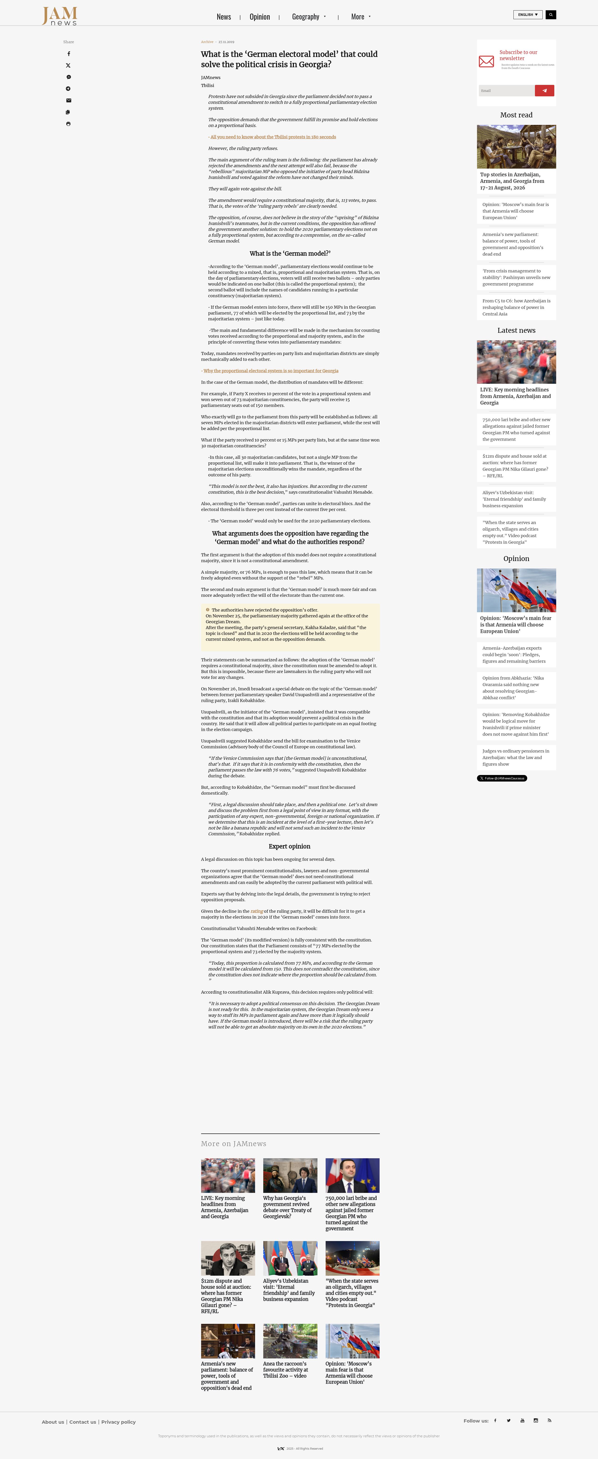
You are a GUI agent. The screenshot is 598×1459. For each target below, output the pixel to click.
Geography (305, 16)
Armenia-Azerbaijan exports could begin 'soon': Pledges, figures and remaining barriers (514, 654)
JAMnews (211, 77)
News (224, 16)
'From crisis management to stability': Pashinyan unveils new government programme (516, 277)
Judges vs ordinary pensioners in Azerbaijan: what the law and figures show (516, 757)
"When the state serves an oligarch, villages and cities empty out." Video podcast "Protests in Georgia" (352, 1293)
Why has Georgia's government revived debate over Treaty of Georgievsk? (287, 1207)
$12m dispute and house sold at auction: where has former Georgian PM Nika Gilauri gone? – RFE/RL (226, 1296)
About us (53, 1422)
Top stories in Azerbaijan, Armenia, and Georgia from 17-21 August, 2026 (512, 181)
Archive (209, 42)
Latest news (517, 330)
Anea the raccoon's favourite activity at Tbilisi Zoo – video (285, 1370)
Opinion (260, 16)
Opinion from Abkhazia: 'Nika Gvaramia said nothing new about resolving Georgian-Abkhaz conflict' (513, 687)
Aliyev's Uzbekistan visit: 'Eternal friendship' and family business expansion (289, 1290)
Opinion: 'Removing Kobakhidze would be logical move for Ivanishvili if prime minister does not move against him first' (516, 724)
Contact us (82, 1422)
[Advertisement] (290, 1086)
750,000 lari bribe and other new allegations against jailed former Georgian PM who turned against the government (351, 1213)
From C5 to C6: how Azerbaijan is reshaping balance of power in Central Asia (517, 307)
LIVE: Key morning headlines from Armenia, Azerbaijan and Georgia (224, 1207)
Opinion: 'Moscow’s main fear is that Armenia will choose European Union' (349, 1373)
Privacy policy (118, 1422)
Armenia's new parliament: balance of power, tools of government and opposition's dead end (227, 1376)
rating (256, 911)
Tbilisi (207, 85)
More (357, 16)
